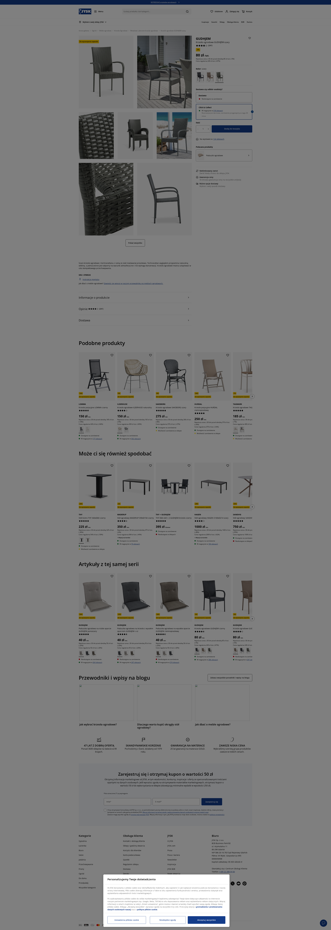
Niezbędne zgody (167, 920)
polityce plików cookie (147, 909)
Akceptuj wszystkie (206, 920)
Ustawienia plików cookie (126, 920)
